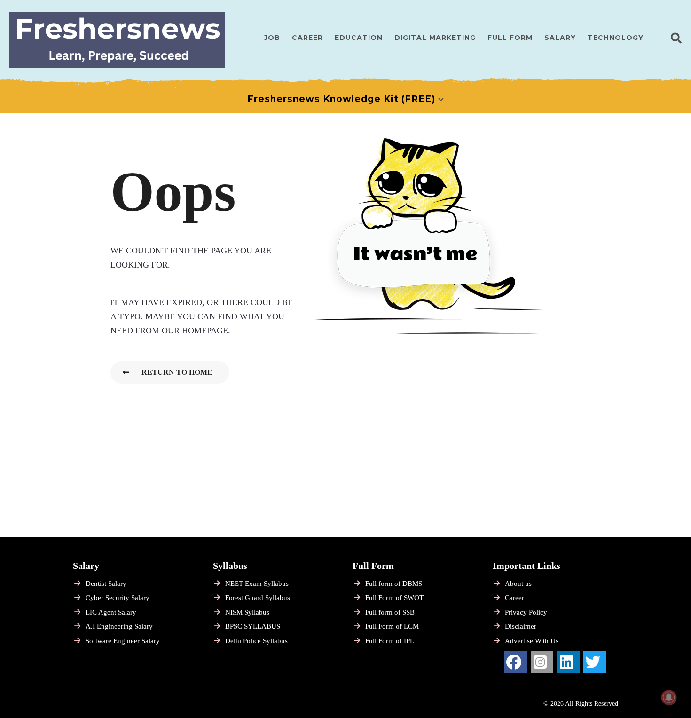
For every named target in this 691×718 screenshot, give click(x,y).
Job (272, 37)
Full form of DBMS (393, 583)
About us (518, 583)
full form (510, 37)
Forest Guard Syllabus (257, 597)
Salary (560, 37)
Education (359, 37)
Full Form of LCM (392, 626)
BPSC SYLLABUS (252, 626)
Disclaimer (520, 626)
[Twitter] (594, 662)
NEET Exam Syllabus (257, 583)
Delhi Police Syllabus (256, 641)
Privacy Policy (526, 612)
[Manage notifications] (668, 697)
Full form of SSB (390, 612)
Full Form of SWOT (394, 597)
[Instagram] (542, 662)
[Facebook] (515, 662)
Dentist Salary (106, 583)
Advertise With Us (531, 641)
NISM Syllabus (247, 612)
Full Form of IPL (389, 641)
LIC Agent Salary (111, 612)
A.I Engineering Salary (119, 626)
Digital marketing (435, 37)
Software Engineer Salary (123, 641)
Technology (616, 37)
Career (307, 37)
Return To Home (176, 372)
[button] (676, 37)
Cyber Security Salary (117, 597)
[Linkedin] (568, 662)
